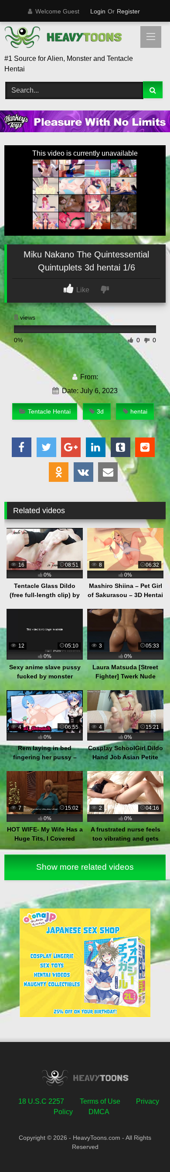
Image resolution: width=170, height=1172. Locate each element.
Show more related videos (85, 866)
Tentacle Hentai (49, 411)
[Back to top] (143, 1146)
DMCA (98, 1111)
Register (128, 11)
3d (100, 411)
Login (97, 11)
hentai (138, 411)
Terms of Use (100, 1101)
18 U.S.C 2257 (41, 1101)
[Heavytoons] (69, 38)
